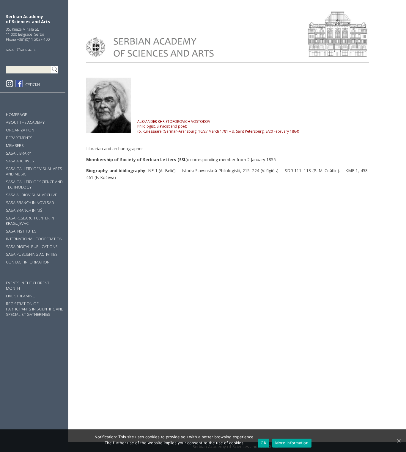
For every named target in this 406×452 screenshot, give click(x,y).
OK (263, 442)
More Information (292, 442)
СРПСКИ (32, 84)
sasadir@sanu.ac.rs (20, 49)
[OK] (399, 441)
